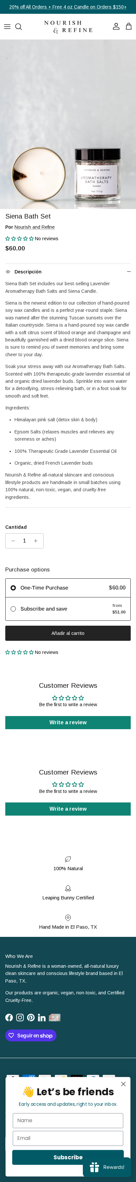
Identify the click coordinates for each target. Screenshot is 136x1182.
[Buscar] (22, 26)
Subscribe (68, 1157)
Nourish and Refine (35, 227)
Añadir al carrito (68, 633)
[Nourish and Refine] (68, 26)
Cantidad (16, 527)
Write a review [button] (68, 722)
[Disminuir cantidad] (11, 541)
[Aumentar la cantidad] (37, 541)
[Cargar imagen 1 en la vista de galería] (68, 124)
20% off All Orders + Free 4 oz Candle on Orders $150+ (68, 7)
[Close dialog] (123, 1084)
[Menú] (7, 26)
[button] (20, 238)
